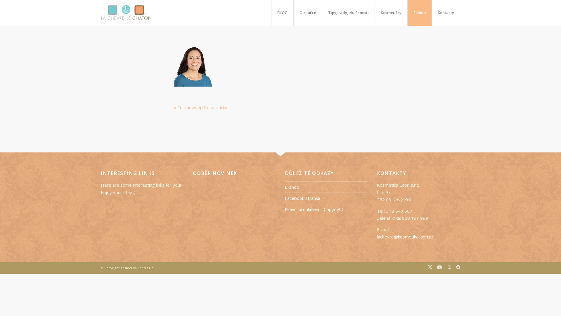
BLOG (282, 12)
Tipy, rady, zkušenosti (348, 12)
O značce (307, 12)
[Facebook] (458, 268)
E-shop (419, 12)
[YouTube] (439, 268)
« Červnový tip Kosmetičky (200, 107)
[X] (430, 268)
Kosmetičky (391, 12)
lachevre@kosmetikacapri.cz (405, 237)
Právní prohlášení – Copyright (314, 209)
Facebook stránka (302, 198)
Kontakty (446, 12)
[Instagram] (449, 268)
